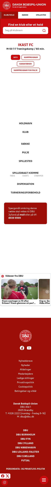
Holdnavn (25, 123)
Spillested (25, 161)
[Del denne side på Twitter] (7, 476)
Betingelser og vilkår (26, 391)
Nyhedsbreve (26, 361)
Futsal (25, 461)
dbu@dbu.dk (27, 417)
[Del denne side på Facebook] (2, 476)
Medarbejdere (25, 374)
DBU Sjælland (25, 456)
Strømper (38, 176)
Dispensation (25, 184)
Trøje (12, 176)
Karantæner (25, 64)
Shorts (25, 176)
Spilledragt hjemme (25, 173)
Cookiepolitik (25, 387)
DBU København (25, 448)
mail (22, 215)
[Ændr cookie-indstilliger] (4, 482)
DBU (25, 430)
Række (25, 144)
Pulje (25, 153)
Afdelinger (25, 370)
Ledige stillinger (25, 378)
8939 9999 (14, 218)
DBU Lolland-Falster (25, 452)
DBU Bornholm (25, 435)
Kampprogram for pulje (25, 70)
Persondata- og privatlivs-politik (25, 469)
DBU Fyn (26, 439)
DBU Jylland (25, 443)
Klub (25, 132)
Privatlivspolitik (25, 382)
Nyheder (25, 365)
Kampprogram (31, 57)
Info (15, 57)
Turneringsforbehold (25, 193)
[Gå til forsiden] (23, 5)
